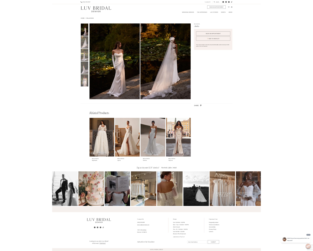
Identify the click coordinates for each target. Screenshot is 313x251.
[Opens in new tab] (65, 188)
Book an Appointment (213, 33)
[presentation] (101, 137)
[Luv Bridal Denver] (96, 9)
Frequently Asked (213, 222)
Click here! (103, 243)
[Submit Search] (215, 2)
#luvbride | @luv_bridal (169, 168)
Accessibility (212, 227)
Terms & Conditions (214, 224)
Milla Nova (90, 18)
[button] (207, 2)
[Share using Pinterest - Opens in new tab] (200, 105)
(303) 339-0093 (141, 222)
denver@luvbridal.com (143, 225)
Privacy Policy (212, 229)
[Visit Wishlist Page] (228, 7)
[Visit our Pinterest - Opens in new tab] (229, 2)
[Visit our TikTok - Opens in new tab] (231, 2)
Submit (213, 242)
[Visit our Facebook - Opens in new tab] (223, 2)
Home (82, 18)
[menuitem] (85, 2)
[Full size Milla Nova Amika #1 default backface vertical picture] (165, 61)
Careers (211, 231)
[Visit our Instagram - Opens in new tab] (226, 2)
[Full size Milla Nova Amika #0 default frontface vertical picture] (114, 61)
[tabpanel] (114, 61)
